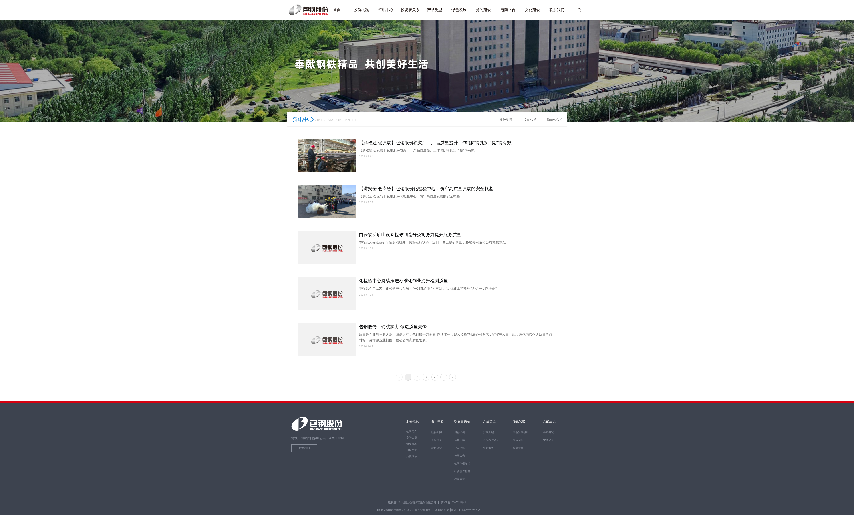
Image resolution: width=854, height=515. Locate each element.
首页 (336, 10)
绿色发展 (459, 10)
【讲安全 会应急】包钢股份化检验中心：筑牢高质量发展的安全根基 (426, 188)
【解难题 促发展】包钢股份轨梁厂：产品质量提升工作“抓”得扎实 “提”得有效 (435, 142)
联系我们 (556, 10)
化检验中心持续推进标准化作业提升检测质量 (403, 280)
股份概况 (361, 10)
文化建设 (532, 10)
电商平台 (508, 10)
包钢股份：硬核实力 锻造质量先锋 (393, 326)
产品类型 (434, 10)
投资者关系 (410, 10)
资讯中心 (385, 10)
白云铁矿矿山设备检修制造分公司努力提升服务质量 (410, 234)
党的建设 (483, 10)
